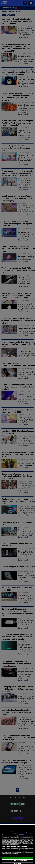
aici (22, 840)
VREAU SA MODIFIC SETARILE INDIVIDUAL (17, 860)
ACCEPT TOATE (17, 858)
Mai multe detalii (21, 834)
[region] (17, 844)
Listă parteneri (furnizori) (6, 854)
